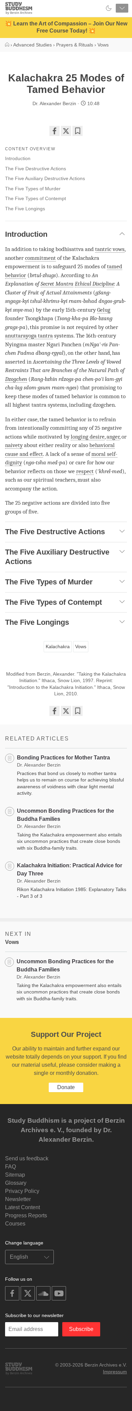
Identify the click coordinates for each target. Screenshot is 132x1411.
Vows (80, 646)
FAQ (10, 1167)
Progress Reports (26, 1215)
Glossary (15, 1183)
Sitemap (15, 1175)
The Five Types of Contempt (35, 198)
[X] (66, 131)
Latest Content (22, 1207)
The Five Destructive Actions (35, 168)
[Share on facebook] (54, 131)
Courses (15, 1223)
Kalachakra (58, 646)
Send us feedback (26, 1158)
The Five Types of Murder (33, 188)
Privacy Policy (22, 1191)
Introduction (17, 158)
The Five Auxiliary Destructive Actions (45, 178)
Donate (66, 1087)
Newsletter (18, 1199)
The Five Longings (25, 208)
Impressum (115, 1371)
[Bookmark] (77, 131)
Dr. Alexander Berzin (54, 103)
